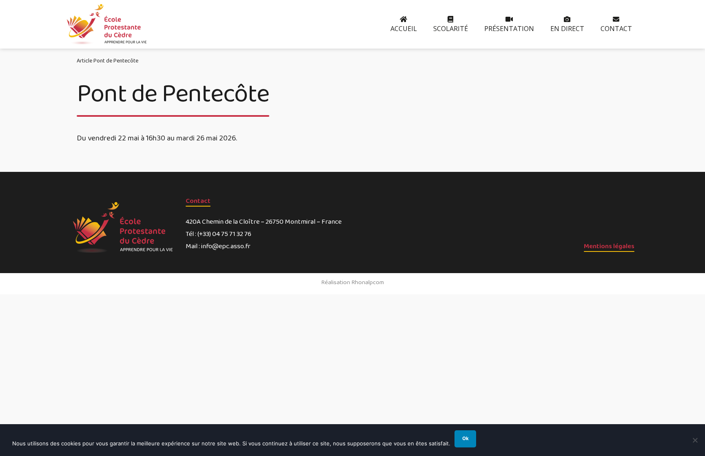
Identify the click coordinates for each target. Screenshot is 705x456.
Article (84, 60)
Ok (465, 438)
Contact (198, 201)
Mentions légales (609, 246)
